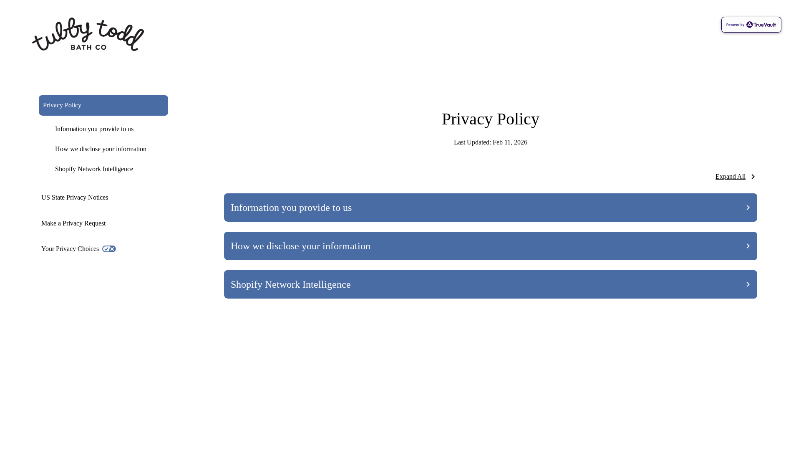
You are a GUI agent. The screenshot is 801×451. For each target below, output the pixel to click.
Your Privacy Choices (70, 248)
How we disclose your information (100, 148)
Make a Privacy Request (73, 223)
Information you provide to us (94, 128)
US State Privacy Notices (74, 197)
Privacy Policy (62, 105)
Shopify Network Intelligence (94, 168)
